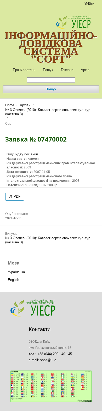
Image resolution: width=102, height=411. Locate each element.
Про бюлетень (24, 70)
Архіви (25, 105)
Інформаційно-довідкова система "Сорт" (51, 47)
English (13, 280)
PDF (16, 196)
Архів (85, 70)
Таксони (67, 70)
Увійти (89, 4)
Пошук (48, 70)
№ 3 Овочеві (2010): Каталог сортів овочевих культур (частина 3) (47, 112)
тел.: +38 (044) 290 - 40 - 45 (50, 354)
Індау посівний (26, 154)
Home (9, 105)
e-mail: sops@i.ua (42, 360)
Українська (16, 272)
